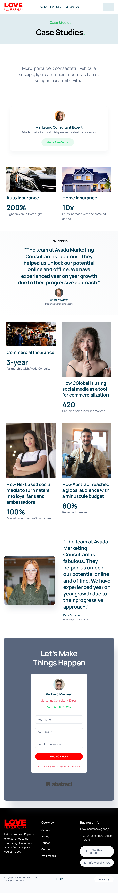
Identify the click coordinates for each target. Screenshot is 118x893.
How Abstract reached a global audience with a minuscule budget (85, 490)
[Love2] (13, 4)
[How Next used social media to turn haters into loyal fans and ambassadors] (31, 450)
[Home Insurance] (86, 179)
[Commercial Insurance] (31, 334)
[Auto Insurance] (31, 179)
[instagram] (61, 879)
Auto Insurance (22, 198)
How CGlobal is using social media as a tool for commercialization (85, 389)
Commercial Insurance (30, 352)
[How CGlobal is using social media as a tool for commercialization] (86, 349)
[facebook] (56, 879)
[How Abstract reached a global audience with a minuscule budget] (86, 450)
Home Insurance (79, 198)
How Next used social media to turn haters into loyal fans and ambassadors (28, 493)
